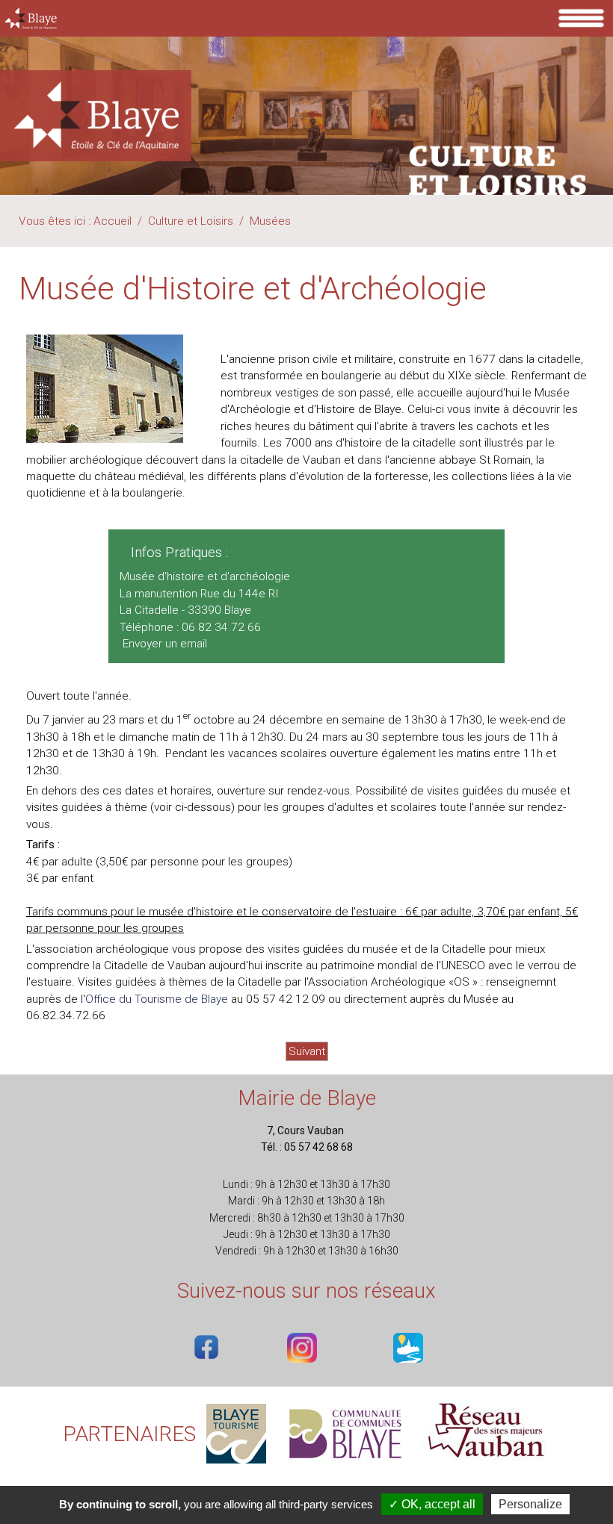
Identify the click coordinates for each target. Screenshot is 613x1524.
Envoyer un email (165, 643)
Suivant (307, 1051)
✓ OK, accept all (432, 1504)
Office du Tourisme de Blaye (156, 999)
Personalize (530, 1504)
